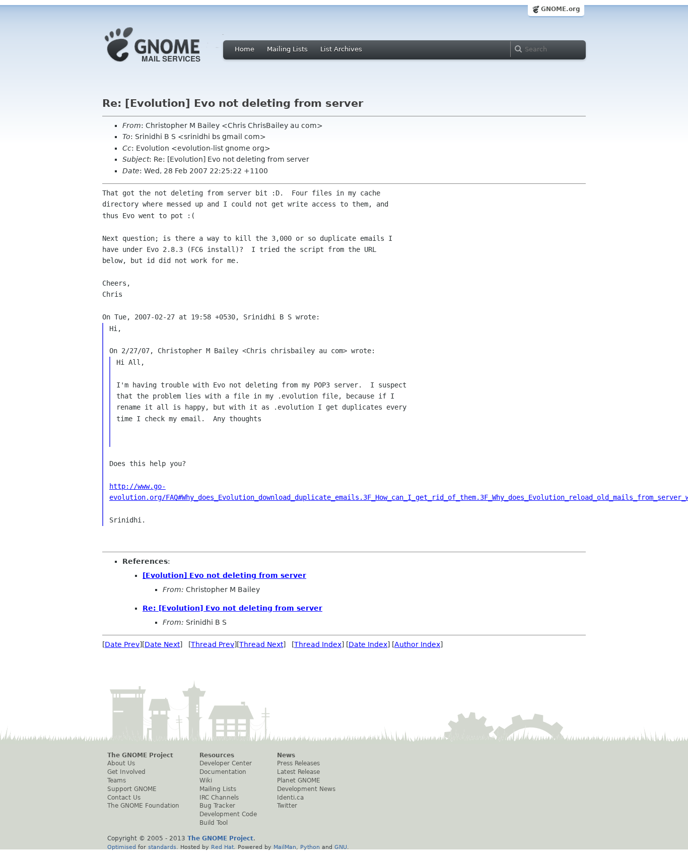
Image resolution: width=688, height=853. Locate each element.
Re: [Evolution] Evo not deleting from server (232, 608)
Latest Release (298, 771)
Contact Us (124, 797)
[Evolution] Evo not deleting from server (224, 575)
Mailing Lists (287, 49)
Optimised (121, 847)
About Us (121, 763)
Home (244, 49)
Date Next (162, 644)
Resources (216, 755)
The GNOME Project (140, 755)
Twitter (287, 805)
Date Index (368, 644)
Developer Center (225, 763)
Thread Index (317, 644)
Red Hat (222, 847)
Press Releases (298, 763)
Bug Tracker (217, 805)
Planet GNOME (298, 780)
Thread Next (261, 644)
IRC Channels (219, 797)
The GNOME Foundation (143, 805)
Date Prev (122, 644)
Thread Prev (212, 644)
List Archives (341, 49)
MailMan (284, 847)
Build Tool (213, 822)
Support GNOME (132, 789)
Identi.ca (290, 797)
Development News (306, 789)
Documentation (222, 771)
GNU (340, 847)
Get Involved (126, 771)
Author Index (417, 644)
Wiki (205, 780)
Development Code (228, 814)
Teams (116, 780)
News (286, 755)
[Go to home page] (167, 64)
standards (162, 847)
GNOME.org (560, 9)
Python (310, 847)
